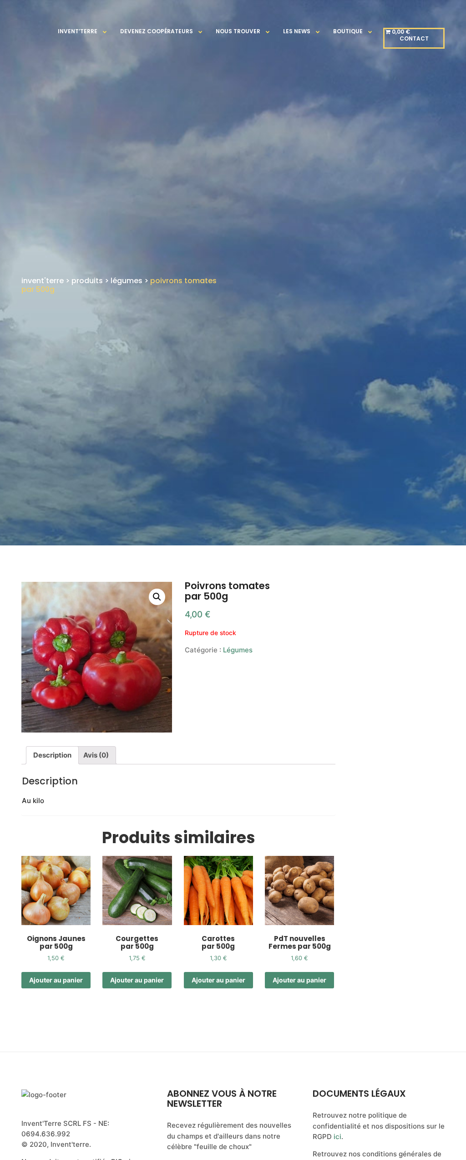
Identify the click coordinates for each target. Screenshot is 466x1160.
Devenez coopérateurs (156, 31)
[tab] (52, 755)
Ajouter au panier (56, 980)
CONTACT (414, 38)
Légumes (238, 650)
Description (52, 755)
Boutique (348, 31)
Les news (296, 31)
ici (337, 1136)
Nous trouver (238, 31)
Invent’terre (77, 31)
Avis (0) (96, 755)
